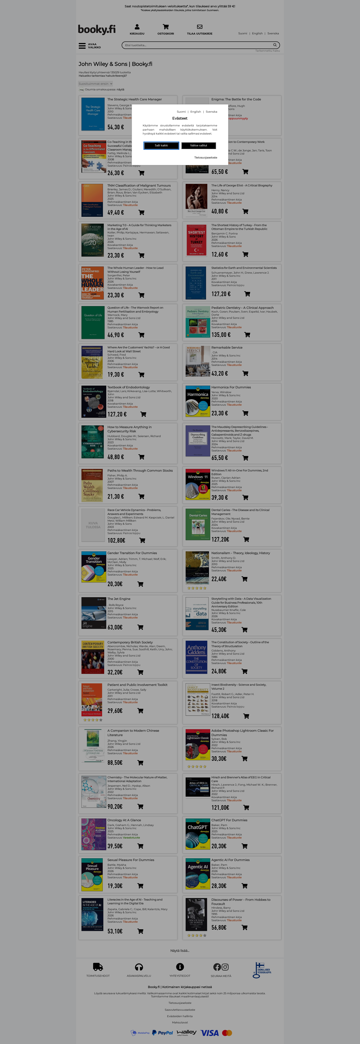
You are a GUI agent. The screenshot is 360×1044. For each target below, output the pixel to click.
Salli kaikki (161, 145)
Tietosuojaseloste (205, 157)
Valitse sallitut (198, 145)
